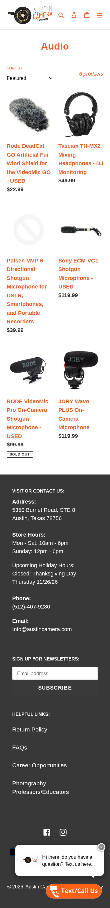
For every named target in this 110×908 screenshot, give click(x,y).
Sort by (15, 68)
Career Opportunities (39, 765)
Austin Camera (41, 886)
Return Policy (29, 729)
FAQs (19, 747)
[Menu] (99, 14)
